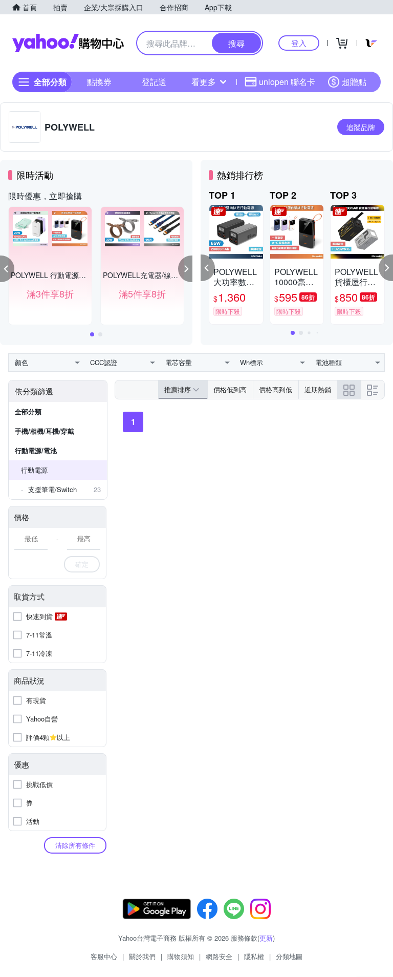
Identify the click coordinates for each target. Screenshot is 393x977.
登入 (299, 42)
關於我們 (142, 956)
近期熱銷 (317, 389)
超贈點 (354, 82)
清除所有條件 (75, 845)
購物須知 (180, 956)
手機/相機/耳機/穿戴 (44, 431)
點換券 (99, 82)
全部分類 (28, 411)
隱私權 (254, 956)
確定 (82, 564)
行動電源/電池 (36, 450)
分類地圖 (289, 956)
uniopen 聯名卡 (287, 82)
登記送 (154, 82)
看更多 (203, 82)
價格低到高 (230, 389)
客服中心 (104, 956)
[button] (7, 269)
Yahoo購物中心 (68, 43)
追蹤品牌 (360, 127)
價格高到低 (275, 389)
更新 (266, 938)
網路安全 (219, 956)
